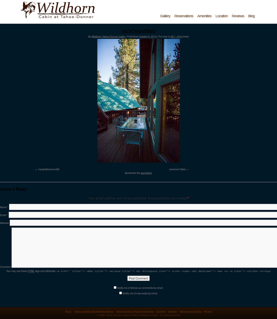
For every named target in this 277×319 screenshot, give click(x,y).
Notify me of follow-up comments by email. (140, 287)
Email (4, 215)
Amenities (204, 16)
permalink (146, 172)
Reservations (183, 16)
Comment (5, 266)
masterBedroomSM (48, 169)
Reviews (238, 16)
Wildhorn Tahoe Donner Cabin (108, 36)
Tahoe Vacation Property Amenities (135, 311)
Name (4, 207)
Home (68, 311)
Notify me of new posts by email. (140, 293)
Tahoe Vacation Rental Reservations (94, 311)
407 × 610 (176, 36)
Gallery (165, 16)
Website (4, 223)
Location (222, 16)
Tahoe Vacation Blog (190, 311)
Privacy (208, 311)
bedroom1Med (177, 169)
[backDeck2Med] (138, 101)
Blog (251, 16)
